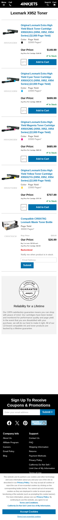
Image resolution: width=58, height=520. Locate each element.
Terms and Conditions (29, 503)
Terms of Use (35, 473)
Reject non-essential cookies (29, 516)
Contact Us (34, 438)
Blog (5, 456)
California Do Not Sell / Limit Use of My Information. (29, 506)
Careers (7, 447)
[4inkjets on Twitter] (17, 423)
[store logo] (29, 4)
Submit (27, 265)
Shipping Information (38, 447)
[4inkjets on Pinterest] (25, 423)
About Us (7, 438)
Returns (32, 451)
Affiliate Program (11, 442)
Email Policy (8, 451)
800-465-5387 (10, 5)
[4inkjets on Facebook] (9, 423)
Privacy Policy (35, 460)
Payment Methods (37, 456)
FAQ (31, 442)
